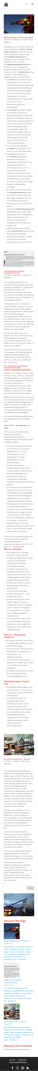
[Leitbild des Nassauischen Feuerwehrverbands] (12, 970)
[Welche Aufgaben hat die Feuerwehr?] (12, 931)
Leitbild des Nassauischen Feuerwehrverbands (14, 272)
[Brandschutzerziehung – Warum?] (12, 1012)
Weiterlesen (22, 959)
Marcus (9, 40)
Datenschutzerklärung (18, 1062)
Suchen (30, 888)
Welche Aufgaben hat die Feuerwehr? (18, 37)
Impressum (22, 1060)
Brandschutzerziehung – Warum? (17, 759)
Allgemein (7, 42)
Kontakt (12, 1060)
